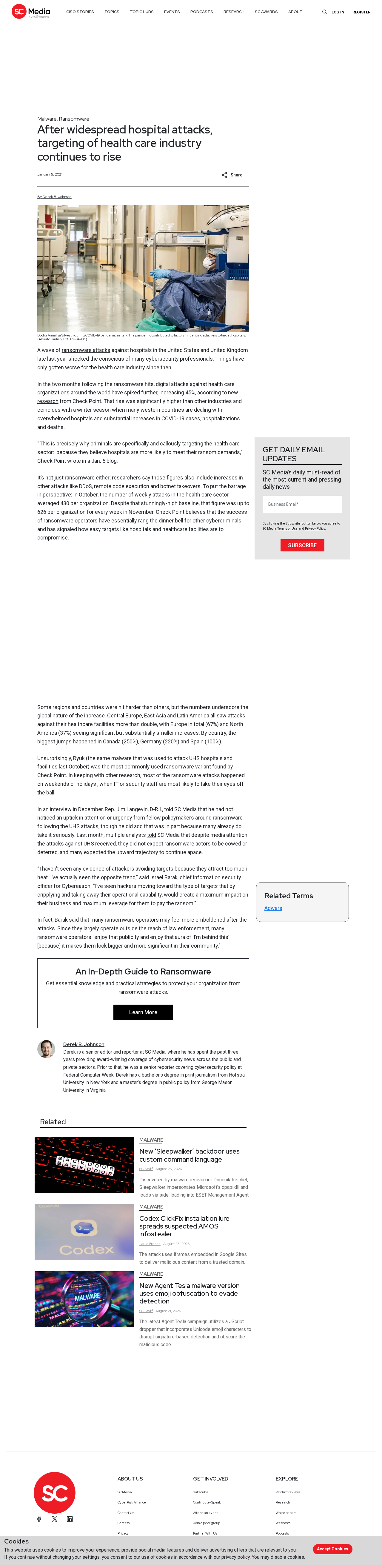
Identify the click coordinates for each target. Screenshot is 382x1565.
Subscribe (302, 545)
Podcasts (282, 1533)
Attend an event (205, 1513)
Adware (273, 908)
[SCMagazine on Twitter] (54, 1519)
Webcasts (283, 1523)
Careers (124, 1523)
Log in (338, 12)
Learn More (143, 1012)
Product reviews (288, 1492)
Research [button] (234, 11)
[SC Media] (31, 11)
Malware (47, 118)
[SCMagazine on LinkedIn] (69, 1519)
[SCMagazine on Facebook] (39, 1519)
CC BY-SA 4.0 (75, 339)
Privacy (123, 1533)
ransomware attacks (86, 350)
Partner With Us (205, 1533)
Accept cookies (332, 1548)
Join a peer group (206, 1523)
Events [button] (172, 11)
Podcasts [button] (201, 11)
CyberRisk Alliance (132, 1502)
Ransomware (74, 118)
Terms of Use (287, 529)
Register (361, 12)
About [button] (295, 11)
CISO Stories (80, 11)
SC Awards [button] (266, 11)
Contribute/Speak (207, 1502)
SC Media (125, 1492)
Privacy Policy (315, 529)
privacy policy (235, 1557)
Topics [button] (111, 11)
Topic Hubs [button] (142, 11)
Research (283, 1502)
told (151, 835)
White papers (286, 1513)
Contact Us (126, 1513)
